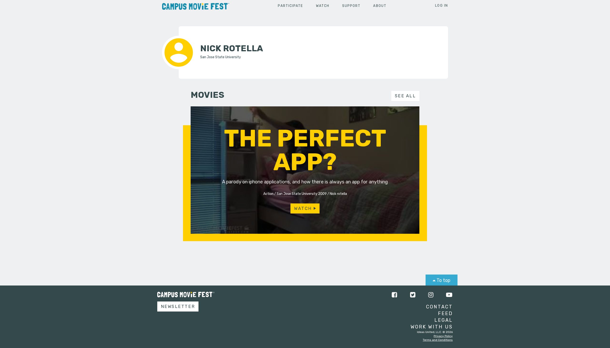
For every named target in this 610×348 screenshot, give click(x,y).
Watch (323, 6)
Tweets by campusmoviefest (260, 295)
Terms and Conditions (438, 340)
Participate (290, 6)
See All (405, 96)
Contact (439, 307)
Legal (443, 320)
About (379, 6)
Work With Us (432, 327)
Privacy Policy (443, 336)
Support (351, 6)
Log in (441, 6)
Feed (445, 313)
